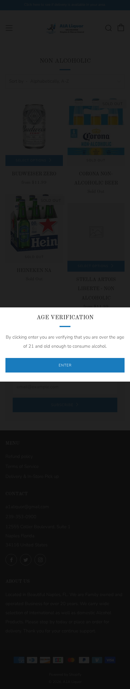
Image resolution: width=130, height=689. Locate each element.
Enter (65, 365)
